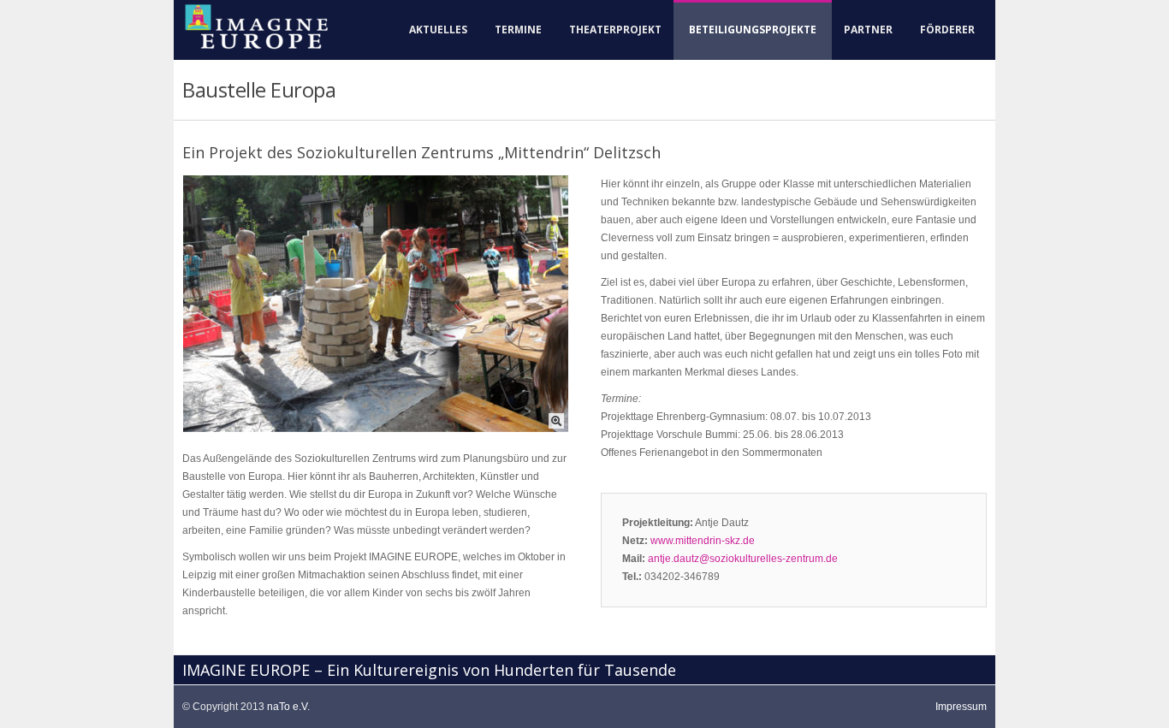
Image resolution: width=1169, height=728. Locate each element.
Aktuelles (438, 29)
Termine (518, 29)
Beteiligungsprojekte (752, 29)
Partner (868, 29)
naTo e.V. (288, 707)
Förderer (947, 29)
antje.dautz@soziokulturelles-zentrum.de (743, 559)
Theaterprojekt (615, 29)
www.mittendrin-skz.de (702, 541)
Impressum (961, 707)
